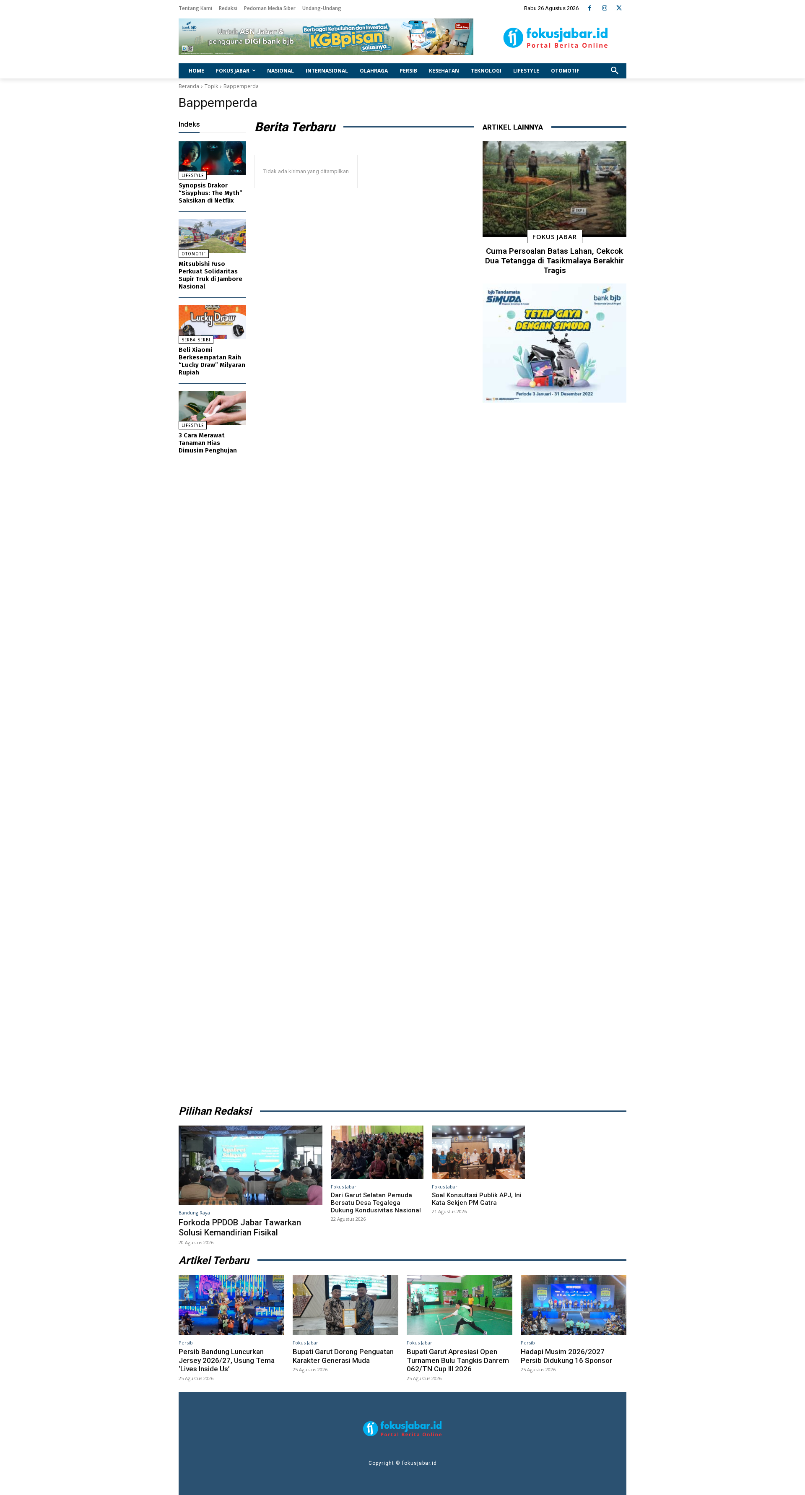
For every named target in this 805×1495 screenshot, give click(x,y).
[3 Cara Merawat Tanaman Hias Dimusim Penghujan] (212, 408)
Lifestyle (193, 175)
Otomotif (194, 254)
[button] (614, 70)
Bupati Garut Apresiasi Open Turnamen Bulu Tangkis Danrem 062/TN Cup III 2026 (458, 1360)
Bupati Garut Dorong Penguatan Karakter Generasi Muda (343, 1355)
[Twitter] (619, 8)
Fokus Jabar (554, 236)
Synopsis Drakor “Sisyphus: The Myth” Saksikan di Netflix (210, 193)
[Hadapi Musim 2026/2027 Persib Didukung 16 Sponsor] (573, 1305)
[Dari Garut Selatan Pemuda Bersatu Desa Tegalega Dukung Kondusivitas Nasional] (377, 1152)
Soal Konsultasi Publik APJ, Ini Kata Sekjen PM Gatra (477, 1198)
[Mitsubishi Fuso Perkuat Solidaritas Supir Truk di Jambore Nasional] (212, 236)
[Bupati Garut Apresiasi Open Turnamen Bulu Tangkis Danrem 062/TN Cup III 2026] (459, 1305)
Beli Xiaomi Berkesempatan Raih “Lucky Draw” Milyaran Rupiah (212, 361)
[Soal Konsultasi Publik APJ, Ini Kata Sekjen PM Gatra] (478, 1152)
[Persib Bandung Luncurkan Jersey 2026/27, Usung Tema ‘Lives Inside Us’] (231, 1305)
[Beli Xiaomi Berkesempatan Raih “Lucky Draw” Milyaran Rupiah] (212, 322)
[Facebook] (589, 8)
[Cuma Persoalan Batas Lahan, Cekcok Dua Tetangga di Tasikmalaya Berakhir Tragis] (554, 189)
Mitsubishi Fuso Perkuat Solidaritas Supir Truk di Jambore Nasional (210, 275)
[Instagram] (604, 8)
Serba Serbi (196, 340)
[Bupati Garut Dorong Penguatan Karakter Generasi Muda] (345, 1305)
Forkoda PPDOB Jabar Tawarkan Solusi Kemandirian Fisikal (240, 1227)
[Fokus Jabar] (555, 37)
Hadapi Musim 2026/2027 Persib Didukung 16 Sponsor (566, 1355)
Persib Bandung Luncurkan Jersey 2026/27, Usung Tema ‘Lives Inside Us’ (227, 1360)
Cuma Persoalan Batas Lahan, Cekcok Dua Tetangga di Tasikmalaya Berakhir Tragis (554, 260)
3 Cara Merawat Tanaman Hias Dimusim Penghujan (208, 443)
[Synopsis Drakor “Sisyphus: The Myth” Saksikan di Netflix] (212, 158)
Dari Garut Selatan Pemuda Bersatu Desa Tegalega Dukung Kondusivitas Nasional (376, 1202)
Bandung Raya (194, 1212)
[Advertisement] (554, 751)
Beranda (189, 86)
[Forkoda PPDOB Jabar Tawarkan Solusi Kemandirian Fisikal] (250, 1165)
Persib (186, 1342)
